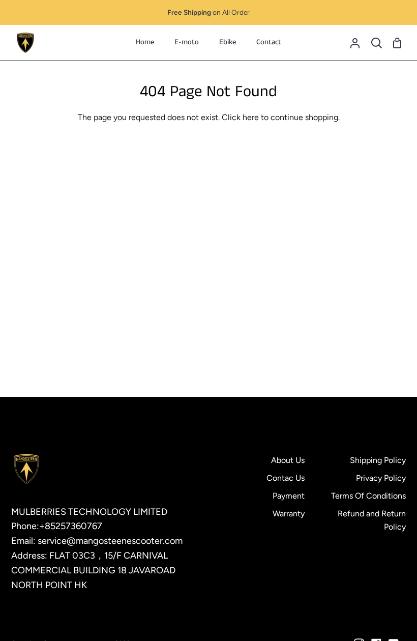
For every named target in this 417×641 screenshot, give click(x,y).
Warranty (289, 513)
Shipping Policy (378, 460)
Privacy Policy (381, 478)
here (251, 117)
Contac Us (285, 478)
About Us (288, 460)
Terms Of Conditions (368, 496)
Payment (289, 496)
